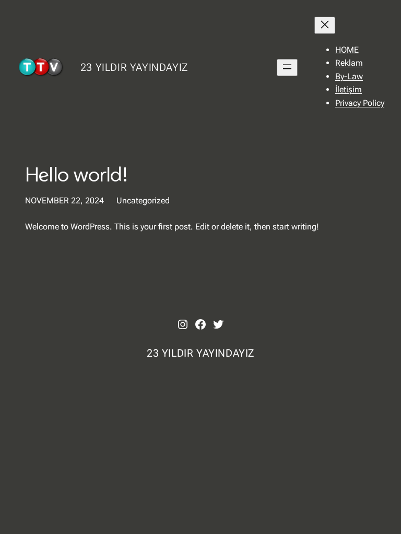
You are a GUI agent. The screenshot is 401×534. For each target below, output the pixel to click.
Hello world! (76, 174)
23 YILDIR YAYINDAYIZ (134, 67)
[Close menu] (324, 25)
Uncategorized (143, 200)
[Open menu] (287, 67)
